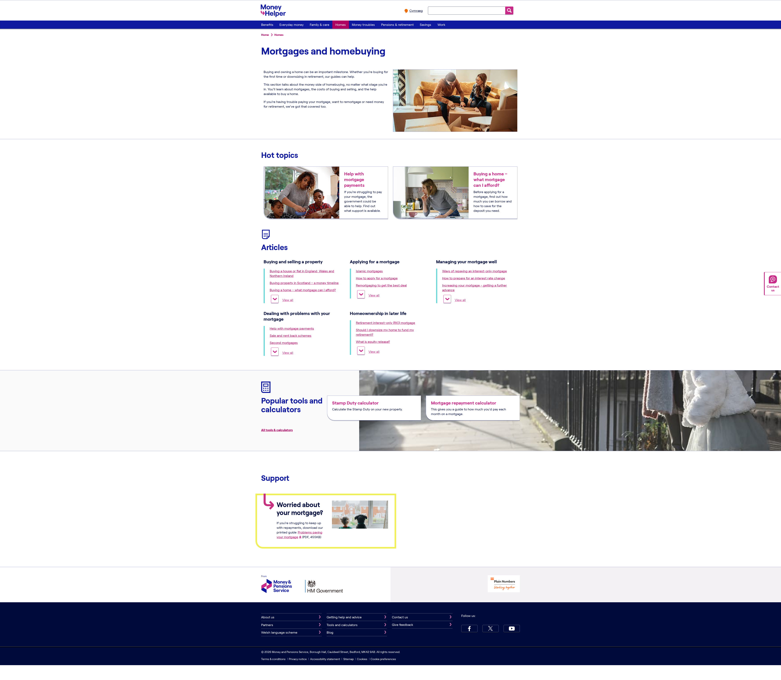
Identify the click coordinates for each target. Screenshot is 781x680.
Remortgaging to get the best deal (381, 285)
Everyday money (291, 24)
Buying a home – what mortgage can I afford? (303, 290)
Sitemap (348, 659)
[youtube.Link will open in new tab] (512, 628)
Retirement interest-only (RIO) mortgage (385, 323)
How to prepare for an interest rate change (473, 278)
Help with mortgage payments (292, 328)
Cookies (362, 659)
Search (509, 10)
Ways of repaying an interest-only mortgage (474, 271)
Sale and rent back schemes (290, 335)
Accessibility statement (325, 659)
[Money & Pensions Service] (276, 584)
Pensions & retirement (397, 24)
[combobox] (466, 10)
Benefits (267, 24)
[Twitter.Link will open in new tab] (490, 628)
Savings (425, 24)
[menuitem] (267, 25)
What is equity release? (373, 341)
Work (441, 24)
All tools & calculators (277, 430)
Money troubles (363, 24)
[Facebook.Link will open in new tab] (469, 628)
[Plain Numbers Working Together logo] (504, 584)
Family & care (319, 24)
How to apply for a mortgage (377, 278)
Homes (340, 24)
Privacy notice (298, 659)
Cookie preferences (383, 659)
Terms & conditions (273, 659)
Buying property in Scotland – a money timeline (304, 283)
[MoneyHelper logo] (273, 10)
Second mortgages (284, 342)
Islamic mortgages (369, 271)
